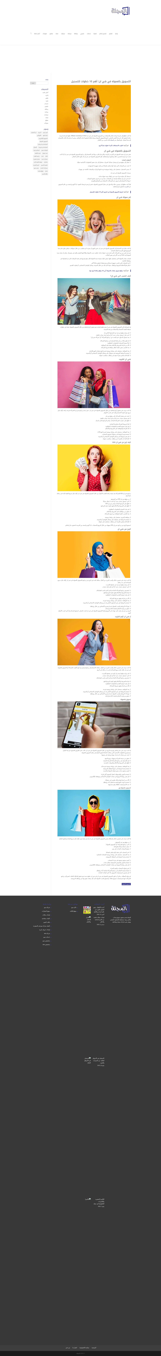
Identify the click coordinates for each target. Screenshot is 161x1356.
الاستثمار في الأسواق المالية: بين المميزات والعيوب (98, 1061)
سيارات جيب (45, 159)
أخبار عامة (45, 92)
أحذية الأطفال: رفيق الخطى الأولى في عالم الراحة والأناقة (98, 910)
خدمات (46, 103)
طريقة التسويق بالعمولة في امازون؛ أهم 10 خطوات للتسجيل (106, 192)
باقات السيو (47, 922)
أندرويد (39, 132)
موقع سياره (40, 171)
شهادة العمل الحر (38, 162)
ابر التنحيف (33, 132)
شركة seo (47, 933)
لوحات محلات (46, 915)
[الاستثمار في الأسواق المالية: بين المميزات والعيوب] (87, 1127)
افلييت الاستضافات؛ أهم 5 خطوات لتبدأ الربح (111, 145)
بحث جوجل (45, 153)
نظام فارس (45, 174)
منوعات (46, 123)
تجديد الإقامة (38, 153)
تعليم (47, 98)
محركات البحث (44, 168)
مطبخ (46, 120)
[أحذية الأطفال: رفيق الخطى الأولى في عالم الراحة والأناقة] (87, 910)
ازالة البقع (45, 135)
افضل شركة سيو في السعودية (41, 926)
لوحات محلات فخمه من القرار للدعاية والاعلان (99, 920)
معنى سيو (36, 168)
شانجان (46, 162)
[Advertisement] (80, 59)
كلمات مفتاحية (46, 918)
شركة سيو (47, 907)
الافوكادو (39, 135)
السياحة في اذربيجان (43, 144)
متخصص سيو (46, 941)
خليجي (46, 106)
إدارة (47, 95)
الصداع (35, 147)
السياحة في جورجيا (43, 147)
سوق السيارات (46, 911)
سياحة (46, 112)
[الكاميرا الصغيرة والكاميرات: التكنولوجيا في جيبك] (87, 1268)
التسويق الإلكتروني (43, 138)
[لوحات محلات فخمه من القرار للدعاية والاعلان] (87, 986)
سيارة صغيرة (37, 159)
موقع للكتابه (73, 911)
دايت (42, 156)
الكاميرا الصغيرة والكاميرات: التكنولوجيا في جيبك (99, 1201)
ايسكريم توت (36, 150)
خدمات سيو (47, 937)
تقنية (47, 101)
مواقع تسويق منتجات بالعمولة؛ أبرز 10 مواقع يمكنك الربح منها (106, 270)
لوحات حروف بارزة (44, 929)
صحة (47, 117)
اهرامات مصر (44, 150)
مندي (46, 171)
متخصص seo (46, 944)
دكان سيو (73, 907)
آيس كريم (45, 132)
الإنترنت (126, 186)
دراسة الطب (37, 156)
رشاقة (46, 109)
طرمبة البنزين (44, 165)
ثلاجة (46, 156)
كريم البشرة (36, 165)
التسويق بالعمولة (126, 884)
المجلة (112, 140)
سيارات (46, 114)
